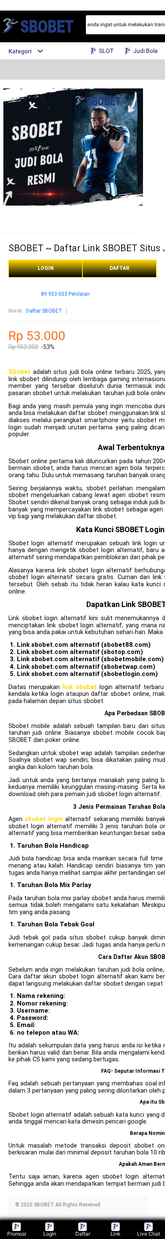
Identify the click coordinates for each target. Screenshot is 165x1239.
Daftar (82, 1234)
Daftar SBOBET (44, 311)
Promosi (16, 1234)
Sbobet (19, 372)
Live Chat (148, 1234)
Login (49, 1234)
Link (115, 1234)
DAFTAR (119, 268)
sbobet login (44, 819)
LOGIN (46, 268)
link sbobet (79, 687)
